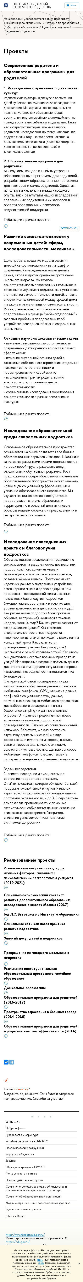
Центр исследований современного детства (32, 5)
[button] (32, 1117)
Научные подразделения (62, 23)
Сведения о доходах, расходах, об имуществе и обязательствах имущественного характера (36, 1188)
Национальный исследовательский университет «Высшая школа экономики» (36, 21)
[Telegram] (11, 1062)
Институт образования (23, 27)
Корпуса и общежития (20, 1154)
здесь (39, 1259)
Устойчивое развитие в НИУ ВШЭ (27, 1141)
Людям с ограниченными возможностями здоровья (38, 1203)
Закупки (11, 1160)
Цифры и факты (15, 1128)
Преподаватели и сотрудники (25, 1148)
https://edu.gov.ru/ (18, 1242)
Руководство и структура (22, 1135)
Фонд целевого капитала (21, 1173)
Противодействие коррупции (24, 1180)
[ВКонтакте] (6, 1062)
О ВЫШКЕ (13, 1122)
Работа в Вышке (15, 1216)
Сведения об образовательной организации (33, 1196)
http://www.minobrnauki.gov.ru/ (25, 1234)
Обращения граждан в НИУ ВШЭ (26, 1167)
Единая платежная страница (23, 1209)
